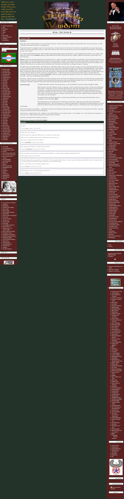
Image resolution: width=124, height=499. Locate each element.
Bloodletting (5, 206)
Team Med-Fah (6, 245)
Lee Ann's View (112, 178)
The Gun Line (6, 220)
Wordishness (6, 40)
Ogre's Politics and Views (9, 231)
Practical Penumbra (116, 388)
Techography (112, 215)
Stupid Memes (6, 175)
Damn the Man (115, 318)
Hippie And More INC (114, 164)
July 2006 (5, 99)
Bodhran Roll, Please (114, 127)
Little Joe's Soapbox (114, 180)
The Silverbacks (115, 422)
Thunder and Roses (113, 228)
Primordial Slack (116, 389)
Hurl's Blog (5, 223)
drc (26, 155)
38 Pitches (114, 424)
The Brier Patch (112, 220)
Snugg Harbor (115, 396)
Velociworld (111, 231)
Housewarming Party (8, 25)
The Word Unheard (7, 249)
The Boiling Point (113, 218)
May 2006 (5, 103)
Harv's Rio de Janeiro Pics (9, 154)
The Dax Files (115, 410)
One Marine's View (7, 233)
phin (27, 128)
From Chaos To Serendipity (115, 157)
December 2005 (6, 111)
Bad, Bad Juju (112, 119)
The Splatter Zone (113, 226)
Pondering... (114, 386)
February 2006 (6, 107)
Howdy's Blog (6, 221)
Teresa (27, 166)
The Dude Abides (116, 411)
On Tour (4, 169)
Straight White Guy (7, 244)
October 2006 (6, 95)
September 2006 (7, 96)
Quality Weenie (112, 199)
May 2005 (5, 122)
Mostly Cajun (115, 364)
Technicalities (112, 213)
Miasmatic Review (113, 183)
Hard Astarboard (116, 332)
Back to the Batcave (114, 118)
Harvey (22, 59)
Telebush (5, 247)
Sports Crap (6, 173)
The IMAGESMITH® (116, 418)
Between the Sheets (116, 305)
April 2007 (5, 85)
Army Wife (111, 110)
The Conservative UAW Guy (115, 221)
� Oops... (56, 32)
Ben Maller (114, 304)
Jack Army (111, 169)
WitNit (113, 433)
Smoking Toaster (116, 394)
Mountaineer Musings (117, 365)
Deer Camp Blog (116, 323)
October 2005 (6, 114)
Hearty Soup (115, 334)
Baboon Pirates (112, 115)
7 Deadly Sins (115, 392)
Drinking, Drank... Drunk (8, 150)
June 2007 (5, 82)
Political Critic (115, 381)
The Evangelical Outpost (8, 212)
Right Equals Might (7, 237)
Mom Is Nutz (112, 185)
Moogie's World (115, 362)
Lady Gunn (114, 351)
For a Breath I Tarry (116, 331)
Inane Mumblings (7, 159)
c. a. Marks (111, 131)
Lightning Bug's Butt (116, 356)
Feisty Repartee (115, 329)
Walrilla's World (112, 232)
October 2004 (6, 133)
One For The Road (113, 194)
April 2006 (5, 104)
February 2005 (6, 127)
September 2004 (7, 134)
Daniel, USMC (6, 210)
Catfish (110, 135)
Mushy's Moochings (116, 369)
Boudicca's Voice (113, 129)
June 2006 (5, 101)
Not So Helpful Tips (7, 165)
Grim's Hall (5, 217)
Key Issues (111, 173)
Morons (4, 164)
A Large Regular (116, 353)
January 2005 (6, 128)
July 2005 (5, 119)
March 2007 (5, 87)
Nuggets (114, 375)
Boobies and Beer (116, 313)
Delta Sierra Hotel (116, 324)
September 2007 (7, 77)
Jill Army (111, 170)
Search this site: (5, 47)
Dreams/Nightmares (7, 148)
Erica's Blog (115, 327)
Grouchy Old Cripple (114, 161)
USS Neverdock (115, 429)
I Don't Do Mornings (116, 342)
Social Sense (6, 241)
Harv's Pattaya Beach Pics (9, 153)
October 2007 (6, 75)
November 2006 (6, 93)
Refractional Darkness (114, 202)
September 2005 (7, 115)
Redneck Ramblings (114, 200)
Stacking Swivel (6, 242)
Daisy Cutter (6, 209)
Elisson (111, 153)
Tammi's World (112, 212)
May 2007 (5, 83)
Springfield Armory (116, 397)
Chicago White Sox (116, 448)
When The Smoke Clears (115, 236)
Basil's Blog (114, 302)
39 (3, 33)
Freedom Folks (112, 154)
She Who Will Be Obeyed (115, 205)
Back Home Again (113, 116)
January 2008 (6, 71)
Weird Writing (6, 177)
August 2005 (6, 117)
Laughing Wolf (112, 177)
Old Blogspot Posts (7, 167)
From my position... (113, 159)
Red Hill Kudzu (115, 391)
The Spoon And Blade (117, 399)
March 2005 (5, 125)
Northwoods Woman (114, 189)
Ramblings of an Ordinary (9, 234)
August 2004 (6, 136)
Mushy (27, 173)
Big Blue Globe (115, 307)
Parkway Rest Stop (113, 197)
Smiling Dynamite (113, 207)
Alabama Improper (113, 107)
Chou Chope (112, 137)
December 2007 (6, 72)
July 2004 (5, 138)
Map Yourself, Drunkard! (115, 27)
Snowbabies (115, 435)
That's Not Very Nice (114, 216)
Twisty (110, 229)
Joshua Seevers (7, 226)
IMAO (113, 346)
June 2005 (5, 120)
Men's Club (5, 162)
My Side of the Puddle (117, 370)
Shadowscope (112, 204)
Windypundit (112, 237)
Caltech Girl (112, 132)
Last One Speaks (116, 354)
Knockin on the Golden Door (115, 175)
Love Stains (112, 181)
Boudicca (111, 256)
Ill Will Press (115, 455)
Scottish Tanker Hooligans (9, 239)
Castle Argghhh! (113, 134)
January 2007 (6, 90)
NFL (113, 456)
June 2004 (5, 139)
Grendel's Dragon (7, 218)
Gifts (4, 27)
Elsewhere (5, 29)
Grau (110, 244)
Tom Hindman (29, 149)
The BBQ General (116, 405)
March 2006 (5, 106)
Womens (5, 178)
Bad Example (112, 121)
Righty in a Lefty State (114, 271)
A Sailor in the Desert (117, 297)
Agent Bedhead (115, 293)
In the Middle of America (8, 225)
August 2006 (6, 98)
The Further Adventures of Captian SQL (115, 415)
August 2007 (6, 79)
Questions (5, 170)
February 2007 (6, 88)
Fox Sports (114, 453)
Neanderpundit (112, 188)
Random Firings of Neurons (9, 236)
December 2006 (6, 91)
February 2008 (6, 69)
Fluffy (4, 30)
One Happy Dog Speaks (114, 196)
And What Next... (113, 108)
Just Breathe (115, 350)
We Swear (111, 234)
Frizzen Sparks (112, 156)
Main (61, 32)
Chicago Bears (115, 445)
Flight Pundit (6, 214)
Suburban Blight (113, 210)
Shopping (5, 38)
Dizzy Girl (111, 151)
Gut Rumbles (112, 162)
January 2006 (6, 109)
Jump (4, 32)
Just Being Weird (7, 161)
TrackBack (45, 120)
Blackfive (111, 124)
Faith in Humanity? (7, 37)
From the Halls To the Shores (10, 215)
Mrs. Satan (114, 367)
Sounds (4, 172)
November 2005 (6, 112)
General (4, 151)
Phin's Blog (114, 380)
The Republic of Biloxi (114, 224)
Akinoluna (5, 204)
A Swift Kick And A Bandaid (115, 105)
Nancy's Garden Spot (114, 186)
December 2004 (6, 130)
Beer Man (48, 74)
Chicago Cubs (115, 447)
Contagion (37, 55)
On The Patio (112, 193)
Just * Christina (112, 172)
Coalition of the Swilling (8, 207)
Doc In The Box (115, 326)
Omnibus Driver (113, 191)
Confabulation (112, 146)
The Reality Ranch (113, 223)
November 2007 (6, 74)
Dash (56, 99)
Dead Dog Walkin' (113, 150)
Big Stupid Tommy (113, 123)
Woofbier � (67, 32)
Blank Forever (115, 310)
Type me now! (115, 25)
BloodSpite (28, 142)
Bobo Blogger (112, 126)
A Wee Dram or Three (117, 291)
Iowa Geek (114, 348)
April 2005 (5, 123)
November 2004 (6, 131)
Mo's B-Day (5, 35)
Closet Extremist (113, 142)
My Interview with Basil (115, 28)
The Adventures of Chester (9, 202)
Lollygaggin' (114, 358)
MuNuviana (4, 252)
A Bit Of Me (5, 146)
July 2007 (5, 80)
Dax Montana (112, 148)
